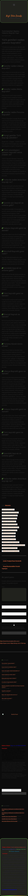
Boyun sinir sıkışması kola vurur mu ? (9, 694)
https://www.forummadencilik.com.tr (9, 641)
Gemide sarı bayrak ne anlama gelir (10, 512)
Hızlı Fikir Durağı (14, 16)
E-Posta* (4, 611)
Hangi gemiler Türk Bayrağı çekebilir (10, 527)
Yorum (3, 586)
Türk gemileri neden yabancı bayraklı (10, 542)
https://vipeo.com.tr (5, 643)
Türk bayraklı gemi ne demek (9, 539)
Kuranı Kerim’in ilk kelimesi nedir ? (9, 667)
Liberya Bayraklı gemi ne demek (9, 530)
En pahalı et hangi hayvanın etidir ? (9, 682)
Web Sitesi (4, 618)
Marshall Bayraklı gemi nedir (9, 533)
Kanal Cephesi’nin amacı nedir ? (9, 674)
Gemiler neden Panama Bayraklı (9, 524)
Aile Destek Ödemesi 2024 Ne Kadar (9, 821)
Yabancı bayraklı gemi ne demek (9, 548)
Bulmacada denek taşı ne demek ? (9, 678)
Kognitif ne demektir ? (6, 691)
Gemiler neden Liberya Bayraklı (9, 518)
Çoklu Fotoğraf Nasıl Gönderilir (12, 561)
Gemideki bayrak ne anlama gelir (10, 515)
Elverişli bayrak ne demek (8, 509)
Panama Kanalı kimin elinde (9, 536)
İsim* (3, 604)
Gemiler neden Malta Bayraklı (9, 521)
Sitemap (23, 643)
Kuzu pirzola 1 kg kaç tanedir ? (8, 663)
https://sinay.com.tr (16, 643)
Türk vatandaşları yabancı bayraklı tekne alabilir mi (13, 545)
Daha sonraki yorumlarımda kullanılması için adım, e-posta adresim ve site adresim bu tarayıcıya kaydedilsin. (13, 628)
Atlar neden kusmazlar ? (7, 698)
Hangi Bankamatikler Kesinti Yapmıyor (11, 567)
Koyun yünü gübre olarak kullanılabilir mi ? (11, 670)
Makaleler (8, 505)
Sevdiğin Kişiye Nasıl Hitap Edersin (9, 816)
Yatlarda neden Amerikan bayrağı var (10, 551)
